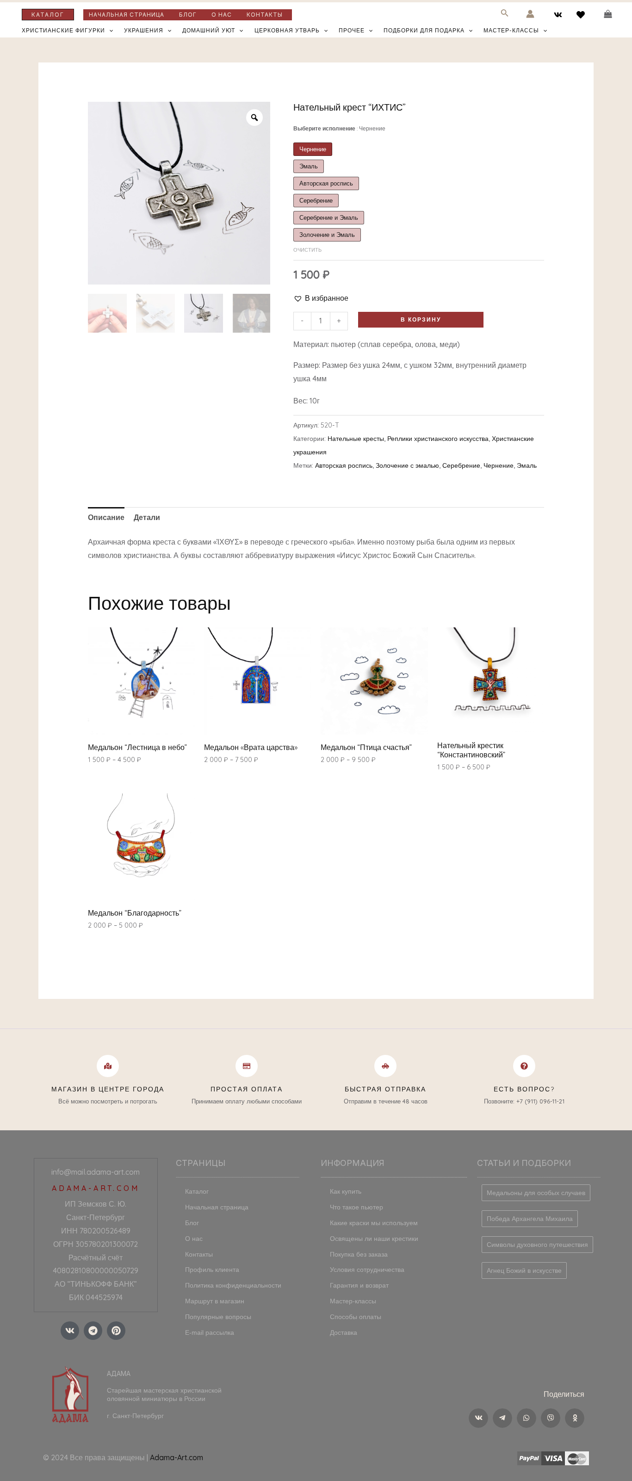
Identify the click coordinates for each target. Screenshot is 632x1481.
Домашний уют (208, 30)
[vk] (559, 15)
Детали (147, 517)
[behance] (581, 15)
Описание (106, 517)
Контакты (265, 14)
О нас (221, 14)
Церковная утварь (287, 30)
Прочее (352, 30)
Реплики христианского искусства (438, 438)
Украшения (143, 30)
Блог (188, 14)
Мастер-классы (511, 30)
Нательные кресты (356, 438)
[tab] (106, 517)
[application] (109, 30)
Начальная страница (126, 14)
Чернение (498, 465)
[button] (320, 298)
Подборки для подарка (424, 30)
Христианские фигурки (63, 30)
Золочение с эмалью (407, 465)
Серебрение (461, 465)
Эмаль (527, 465)
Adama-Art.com (176, 1457)
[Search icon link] (505, 14)
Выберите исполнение (339, 128)
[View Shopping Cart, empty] (608, 14)
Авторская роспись (343, 465)
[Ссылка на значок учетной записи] (530, 14)
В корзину (421, 319)
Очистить (307, 250)
